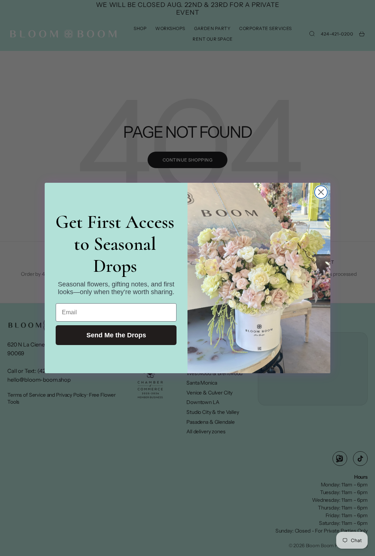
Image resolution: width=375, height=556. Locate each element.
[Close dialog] (321, 192)
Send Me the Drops (116, 335)
